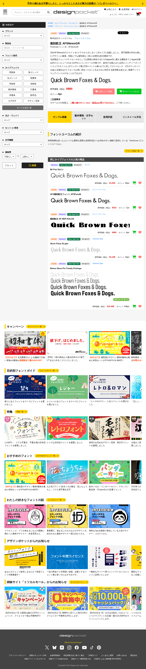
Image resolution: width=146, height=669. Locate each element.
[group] (25, 346)
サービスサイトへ (77, 582)
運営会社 (133, 655)
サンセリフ (73, 23)
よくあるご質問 (107, 655)
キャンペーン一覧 (35, 327)
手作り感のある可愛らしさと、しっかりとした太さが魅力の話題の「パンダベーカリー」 (73, 3)
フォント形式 (11, 55)
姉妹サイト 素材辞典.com (81, 659)
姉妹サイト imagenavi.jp (58, 659)
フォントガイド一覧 (47, 371)
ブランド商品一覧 (132, 151)
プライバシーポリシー (17, 655)
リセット (9, 165)
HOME (50, 23)
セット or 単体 (11, 128)
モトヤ (87, 165)
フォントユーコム (71, 26)
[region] (95, 176)
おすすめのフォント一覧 (45, 456)
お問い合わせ (122, 655)
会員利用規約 (55, 655)
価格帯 (8, 152)
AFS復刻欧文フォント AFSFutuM (65, 194)
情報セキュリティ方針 (37, 655)
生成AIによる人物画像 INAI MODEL (107, 659)
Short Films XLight (59, 243)
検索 (34, 165)
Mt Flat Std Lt (56, 169)
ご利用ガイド (93, 655)
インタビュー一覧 (55, 500)
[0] (138, 15)
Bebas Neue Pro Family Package (66, 268)
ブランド (9, 31)
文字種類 (9, 140)
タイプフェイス (61, 23)
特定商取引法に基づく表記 (74, 655)
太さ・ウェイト (12, 115)
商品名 (8, 43)
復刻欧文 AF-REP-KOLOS (62, 219)
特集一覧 (20, 412)
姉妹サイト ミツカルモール (35, 659)
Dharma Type (98, 239)
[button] (3, 3)
